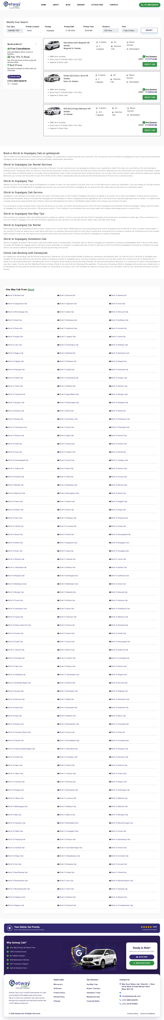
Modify (149, 30)
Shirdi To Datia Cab (15, 444)
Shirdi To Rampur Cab (67, 839)
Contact (114, 5)
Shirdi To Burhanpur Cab (68, 419)
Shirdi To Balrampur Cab (120, 699)
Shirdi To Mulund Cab (119, 897)
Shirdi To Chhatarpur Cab (120, 419)
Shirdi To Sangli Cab (66, 369)
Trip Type (11, 27)
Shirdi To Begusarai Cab (68, 543)
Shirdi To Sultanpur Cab (16, 823)
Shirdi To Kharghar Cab (67, 864)
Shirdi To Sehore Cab (119, 468)
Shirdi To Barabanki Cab (68, 707)
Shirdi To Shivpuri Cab (16, 435)
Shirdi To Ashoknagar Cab (69, 402)
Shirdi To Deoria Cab (66, 732)
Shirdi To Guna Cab (15, 452)
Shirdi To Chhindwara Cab (17, 427)
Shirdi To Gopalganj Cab (120, 551)
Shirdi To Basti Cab (15, 716)
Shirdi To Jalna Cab (118, 337)
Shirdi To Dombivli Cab (67, 905)
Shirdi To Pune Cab (118, 304)
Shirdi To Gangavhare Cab (17, 304)
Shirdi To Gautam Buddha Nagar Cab (21, 749)
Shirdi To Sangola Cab (119, 889)
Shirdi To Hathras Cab (119, 765)
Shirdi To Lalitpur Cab (16, 798)
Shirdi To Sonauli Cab (119, 864)
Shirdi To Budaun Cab (16, 724)
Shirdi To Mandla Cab (15, 485)
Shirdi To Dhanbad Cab (119, 625)
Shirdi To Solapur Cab (119, 378)
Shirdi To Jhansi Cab (118, 773)
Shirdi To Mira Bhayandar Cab (19, 889)
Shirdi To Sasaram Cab (67, 617)
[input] (72, 31)
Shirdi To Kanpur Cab (119, 782)
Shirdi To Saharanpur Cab (120, 839)
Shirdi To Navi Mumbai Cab (18, 872)
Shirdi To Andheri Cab (67, 897)
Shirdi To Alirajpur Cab (119, 394)
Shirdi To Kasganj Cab (16, 790)
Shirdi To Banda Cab (15, 707)
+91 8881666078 (150, 5)
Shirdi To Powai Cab (118, 526)
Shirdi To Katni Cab (66, 468)
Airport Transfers (94, 988)
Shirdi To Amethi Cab (67, 683)
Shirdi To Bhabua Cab (67, 567)
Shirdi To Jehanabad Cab (17, 567)
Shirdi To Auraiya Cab (16, 691)
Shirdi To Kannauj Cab (67, 782)
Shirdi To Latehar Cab (67, 658)
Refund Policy (59, 997)
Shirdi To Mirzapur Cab (119, 815)
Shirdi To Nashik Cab (118, 295)
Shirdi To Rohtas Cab (67, 600)
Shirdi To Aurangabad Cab (121, 534)
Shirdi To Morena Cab (119, 485)
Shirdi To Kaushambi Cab (68, 790)
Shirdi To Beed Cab (15, 320)
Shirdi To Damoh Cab (119, 435)
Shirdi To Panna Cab (15, 501)
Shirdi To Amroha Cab (119, 683)
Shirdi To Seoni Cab (15, 518)
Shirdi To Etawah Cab (16, 740)
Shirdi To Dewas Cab (67, 444)
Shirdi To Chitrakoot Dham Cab (19, 732)
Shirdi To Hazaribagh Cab (120, 641)
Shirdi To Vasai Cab (66, 889)
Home (43, 5)
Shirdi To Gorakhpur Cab (68, 757)
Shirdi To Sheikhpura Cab (120, 609)
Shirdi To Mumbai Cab (16, 295)
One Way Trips (92, 984)
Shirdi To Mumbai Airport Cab (122, 881)
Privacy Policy (59, 993)
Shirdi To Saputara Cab (68, 304)
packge (48, 27)
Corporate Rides (93, 1001)
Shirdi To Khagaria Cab (16, 576)
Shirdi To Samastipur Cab (17, 609)
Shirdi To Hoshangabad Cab (18, 460)
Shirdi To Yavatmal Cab (16, 394)
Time (124, 27)
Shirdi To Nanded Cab (67, 353)
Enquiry (81, 5)
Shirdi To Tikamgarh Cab (120, 427)
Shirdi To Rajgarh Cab (119, 501)
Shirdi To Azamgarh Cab (68, 691)
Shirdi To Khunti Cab (66, 650)
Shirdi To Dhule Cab (15, 328)
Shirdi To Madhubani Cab (68, 584)
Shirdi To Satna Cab (66, 427)
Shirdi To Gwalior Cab (67, 452)
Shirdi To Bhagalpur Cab (120, 543)
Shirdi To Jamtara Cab (16, 650)
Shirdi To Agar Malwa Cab (69, 394)
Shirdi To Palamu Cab (67, 666)
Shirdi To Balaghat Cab (119, 402)
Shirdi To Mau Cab (14, 815)
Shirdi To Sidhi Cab (66, 477)
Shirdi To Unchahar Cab (120, 856)
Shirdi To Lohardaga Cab (120, 658)
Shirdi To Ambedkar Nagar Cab (19, 683)
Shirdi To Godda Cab (15, 641)
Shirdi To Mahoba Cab (119, 798)
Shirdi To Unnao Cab (118, 831)
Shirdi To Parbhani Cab (67, 361)
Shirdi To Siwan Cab (118, 584)
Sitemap (57, 1001)
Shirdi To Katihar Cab (119, 567)
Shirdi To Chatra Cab (67, 625)
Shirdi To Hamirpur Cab (119, 757)
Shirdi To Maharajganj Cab (17, 806)
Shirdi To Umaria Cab (119, 477)
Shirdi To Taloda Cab (118, 872)
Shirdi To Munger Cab (16, 592)
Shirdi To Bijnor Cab (118, 716)
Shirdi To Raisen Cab (67, 501)
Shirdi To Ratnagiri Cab (16, 369)
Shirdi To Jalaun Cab (15, 773)
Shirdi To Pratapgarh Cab (68, 831)
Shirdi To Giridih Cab (118, 633)
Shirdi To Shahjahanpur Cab (69, 856)
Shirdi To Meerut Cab (67, 815)
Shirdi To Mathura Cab (119, 806)
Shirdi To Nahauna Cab (119, 617)
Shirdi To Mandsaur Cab (68, 485)
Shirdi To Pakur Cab (15, 666)
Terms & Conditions (147, 1013)
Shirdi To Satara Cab (15, 378)
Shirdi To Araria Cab (15, 534)
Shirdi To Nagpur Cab (15, 353)
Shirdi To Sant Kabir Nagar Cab (70, 848)
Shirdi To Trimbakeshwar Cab (122, 905)
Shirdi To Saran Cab (66, 609)
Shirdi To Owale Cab (66, 872)
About (56, 5)
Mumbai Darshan (93, 997)
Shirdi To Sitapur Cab (15, 856)
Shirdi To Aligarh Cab (119, 674)
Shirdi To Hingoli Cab (15, 337)
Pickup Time (88, 27)
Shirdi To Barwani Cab (16, 411)
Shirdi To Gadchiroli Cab (68, 328)
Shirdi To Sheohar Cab (16, 559)
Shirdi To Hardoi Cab (66, 765)
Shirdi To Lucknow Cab (67, 798)
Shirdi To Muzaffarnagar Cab (122, 823)
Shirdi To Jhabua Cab (16, 468)
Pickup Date (69, 27)
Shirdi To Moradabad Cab (68, 823)
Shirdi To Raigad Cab (119, 361)
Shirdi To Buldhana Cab (119, 320)
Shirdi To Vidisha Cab (15, 526)
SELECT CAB (149, 64)
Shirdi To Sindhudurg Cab (68, 378)
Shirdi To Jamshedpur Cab (69, 674)
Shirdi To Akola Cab (66, 312)
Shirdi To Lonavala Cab (67, 526)
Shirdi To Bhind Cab (118, 411)
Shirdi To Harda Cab (118, 452)
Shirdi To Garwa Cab (66, 633)
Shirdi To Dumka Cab (15, 633)
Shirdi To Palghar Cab (16, 361)
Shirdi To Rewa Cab (66, 510)
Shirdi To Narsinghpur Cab (69, 493)
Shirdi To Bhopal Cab (15, 419)
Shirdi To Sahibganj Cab (16, 674)
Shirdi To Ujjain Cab (66, 435)
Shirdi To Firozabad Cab (120, 740)
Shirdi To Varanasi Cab (16, 782)
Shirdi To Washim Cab (119, 386)
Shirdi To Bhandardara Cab (18, 881)
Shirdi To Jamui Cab (118, 559)
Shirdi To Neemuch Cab (16, 493)
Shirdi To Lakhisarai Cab (120, 576)
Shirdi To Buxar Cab (15, 551)
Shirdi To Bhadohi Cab (67, 716)
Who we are (58, 984)
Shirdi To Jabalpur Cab (119, 460)
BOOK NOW (143, 957)
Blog (68, 5)
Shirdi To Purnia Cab (15, 600)
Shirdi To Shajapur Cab (67, 518)
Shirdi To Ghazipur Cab (119, 749)
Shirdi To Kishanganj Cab (68, 576)
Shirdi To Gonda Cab (15, 757)
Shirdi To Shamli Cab (119, 848)
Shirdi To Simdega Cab (16, 658)
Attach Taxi (97, 5)
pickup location (32, 27)
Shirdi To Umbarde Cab (119, 369)
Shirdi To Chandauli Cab (120, 724)
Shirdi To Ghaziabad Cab (68, 749)
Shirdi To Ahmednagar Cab (18, 312)
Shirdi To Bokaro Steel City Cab (19, 625)
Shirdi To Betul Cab (66, 411)
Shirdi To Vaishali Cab (67, 559)
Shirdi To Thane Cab (15, 386)
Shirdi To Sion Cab (14, 864)
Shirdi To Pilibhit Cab (15, 831)
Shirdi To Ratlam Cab (15, 510)
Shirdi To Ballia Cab (66, 699)
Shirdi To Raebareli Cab (120, 707)
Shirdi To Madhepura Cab (17, 584)
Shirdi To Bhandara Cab (68, 320)
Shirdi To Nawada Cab (119, 592)
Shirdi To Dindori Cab (119, 444)
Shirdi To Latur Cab (15, 345)
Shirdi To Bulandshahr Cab (69, 724)
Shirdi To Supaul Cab (15, 617)
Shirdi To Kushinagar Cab (120, 790)
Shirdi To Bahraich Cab (16, 699)
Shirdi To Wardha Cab (67, 386)
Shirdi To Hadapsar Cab (16, 897)
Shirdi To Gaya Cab (66, 551)
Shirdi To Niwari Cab (118, 493)
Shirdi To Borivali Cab (67, 295)
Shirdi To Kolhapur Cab (119, 345)
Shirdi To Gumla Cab (66, 641)
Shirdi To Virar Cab (66, 881)
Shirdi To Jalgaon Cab (67, 337)
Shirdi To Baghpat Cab (119, 691)
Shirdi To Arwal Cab (66, 534)
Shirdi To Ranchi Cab (118, 666)
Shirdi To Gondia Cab (119, 328)
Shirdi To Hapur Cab (15, 765)
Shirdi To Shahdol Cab (16, 477)
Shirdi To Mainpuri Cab (67, 806)
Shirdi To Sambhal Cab (16, 848)
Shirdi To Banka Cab (15, 543)
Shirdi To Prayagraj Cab (16, 839)
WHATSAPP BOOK (143, 963)
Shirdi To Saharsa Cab (119, 600)
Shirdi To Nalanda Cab (67, 592)
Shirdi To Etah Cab (118, 732)
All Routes (58, 988)
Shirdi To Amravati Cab (119, 312)
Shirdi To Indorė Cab (66, 460)
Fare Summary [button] (151, 56)
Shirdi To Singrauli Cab (119, 518)
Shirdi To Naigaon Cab (16, 905)
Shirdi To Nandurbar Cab (120, 353)
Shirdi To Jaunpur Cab (67, 773)
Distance (106, 27)
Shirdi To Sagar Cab (118, 510)
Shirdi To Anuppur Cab (16, 402)
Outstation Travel (93, 993)
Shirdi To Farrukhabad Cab (69, 740)
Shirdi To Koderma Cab (119, 650)
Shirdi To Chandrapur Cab (68, 345)
